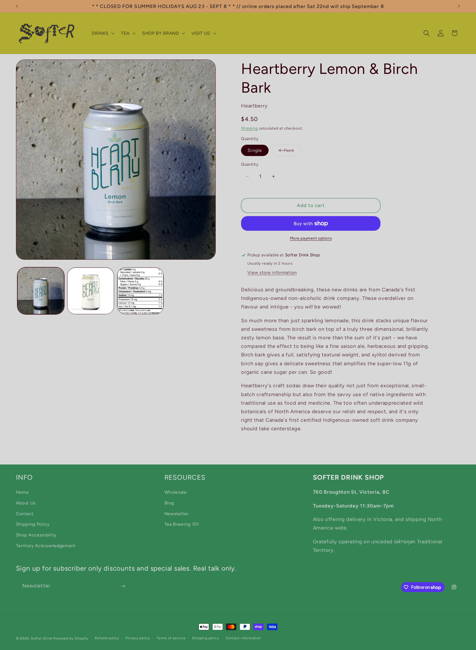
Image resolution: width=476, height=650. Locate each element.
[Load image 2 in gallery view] (90, 291)
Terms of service (171, 638)
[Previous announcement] (17, 6)
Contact (25, 513)
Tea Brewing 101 (181, 524)
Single (255, 150)
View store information (272, 272)
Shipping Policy (33, 524)
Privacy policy (138, 638)
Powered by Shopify (70, 638)
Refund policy (107, 638)
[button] (102, 33)
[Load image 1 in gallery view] (40, 291)
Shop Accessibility (36, 535)
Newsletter (176, 513)
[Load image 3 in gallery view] (140, 291)
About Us (26, 503)
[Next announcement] (459, 6)
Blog (169, 503)
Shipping (249, 128)
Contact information (243, 638)
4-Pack (289, 151)
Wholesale (175, 492)
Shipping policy (205, 638)
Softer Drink (41, 638)
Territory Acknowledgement (46, 545)
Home (22, 492)
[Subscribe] (123, 586)
